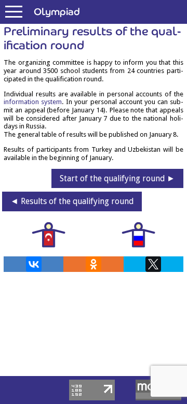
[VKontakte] (34, 264)
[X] (153, 264)
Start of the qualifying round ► (117, 178)
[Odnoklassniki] (93, 264)
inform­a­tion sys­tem (33, 102)
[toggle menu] (14, 12)
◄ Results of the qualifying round (71, 201)
